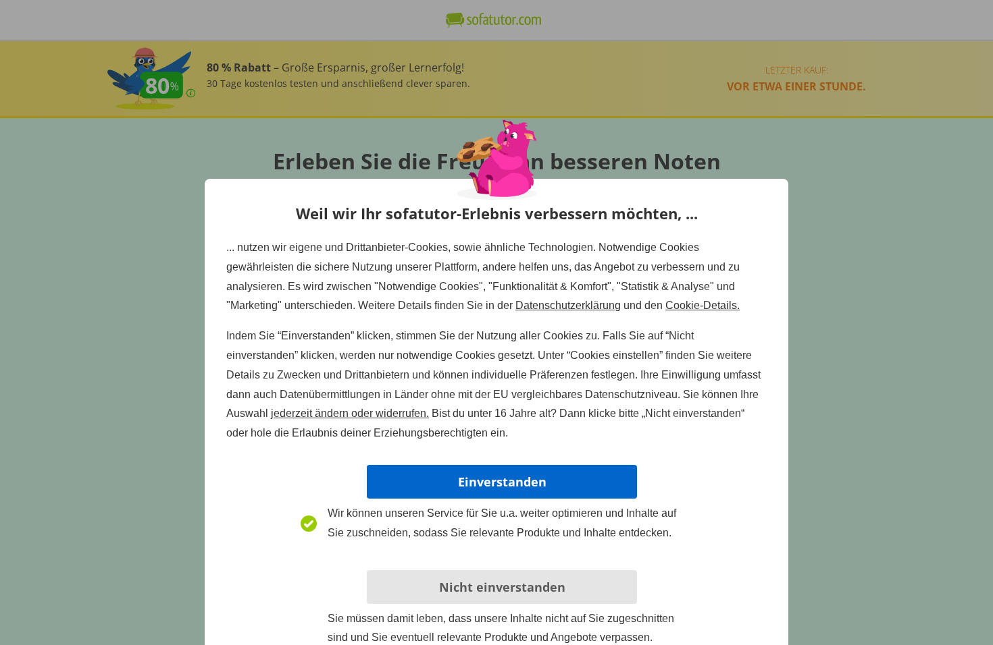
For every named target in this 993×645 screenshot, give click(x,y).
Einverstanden (502, 482)
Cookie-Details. (702, 305)
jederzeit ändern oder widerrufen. (350, 413)
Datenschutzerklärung (568, 305)
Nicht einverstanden (502, 587)
